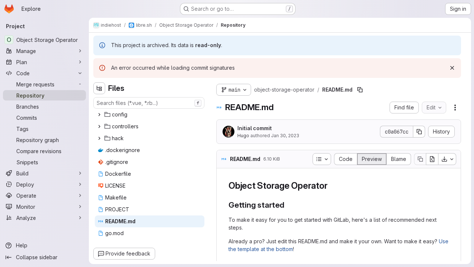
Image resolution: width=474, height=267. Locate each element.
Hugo (243, 135)
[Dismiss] (452, 67)
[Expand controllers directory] (99, 126)
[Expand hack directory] (99, 138)
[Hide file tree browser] (99, 88)
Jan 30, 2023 (285, 135)
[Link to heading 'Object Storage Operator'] (332, 185)
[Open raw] (432, 159)
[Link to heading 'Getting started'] (288, 205)
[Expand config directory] (99, 114)
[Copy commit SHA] (419, 132)
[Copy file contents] (420, 159)
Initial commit (254, 128)
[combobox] (148, 103)
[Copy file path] (360, 90)
